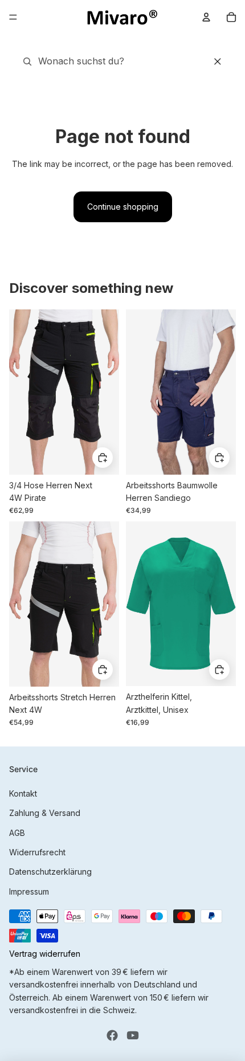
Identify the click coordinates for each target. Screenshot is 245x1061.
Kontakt (23, 793)
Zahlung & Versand (44, 813)
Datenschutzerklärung (50, 871)
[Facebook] (112, 1035)
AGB (17, 833)
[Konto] (206, 17)
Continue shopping (122, 206)
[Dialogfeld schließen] (217, 61)
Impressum (29, 891)
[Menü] (13, 17)
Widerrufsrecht (37, 852)
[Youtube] (133, 1035)
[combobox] (91, 61)
